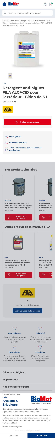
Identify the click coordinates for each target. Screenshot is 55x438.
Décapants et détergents (12, 23)
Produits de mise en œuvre (38, 21)
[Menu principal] (4, 4)
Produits (13, 21)
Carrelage (22, 21)
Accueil (5, 21)
